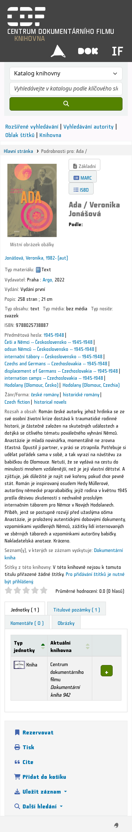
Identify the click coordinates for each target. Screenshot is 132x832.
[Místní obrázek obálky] (32, 198)
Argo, (48, 278)
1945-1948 (54, 334)
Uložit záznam (42, 790)
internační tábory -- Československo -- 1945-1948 (53, 355)
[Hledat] (66, 104)
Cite (27, 760)
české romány (45, 393)
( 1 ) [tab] (25, 608)
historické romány (81, 393)
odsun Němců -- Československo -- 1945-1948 (49, 348)
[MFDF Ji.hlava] (58, 48)
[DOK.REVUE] (88, 48)
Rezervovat (37, 731)
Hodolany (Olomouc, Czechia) (91, 384)
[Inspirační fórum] (118, 48)
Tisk (27, 745)
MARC (85, 176)
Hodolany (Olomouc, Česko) (31, 384)
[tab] (76, 609)
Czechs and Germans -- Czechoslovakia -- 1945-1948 (56, 362)
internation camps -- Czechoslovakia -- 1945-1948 (54, 376)
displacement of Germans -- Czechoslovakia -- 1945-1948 (61, 369)
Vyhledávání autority (88, 125)
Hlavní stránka (18, 150)
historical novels (50, 400)
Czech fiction (17, 400)
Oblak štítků (19, 133)
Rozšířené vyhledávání (31, 125)
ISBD (83, 188)
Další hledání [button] (39, 805)
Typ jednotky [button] (24, 645)
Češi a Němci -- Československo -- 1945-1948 (49, 341)
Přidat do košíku (43, 775)
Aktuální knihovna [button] (60, 645)
